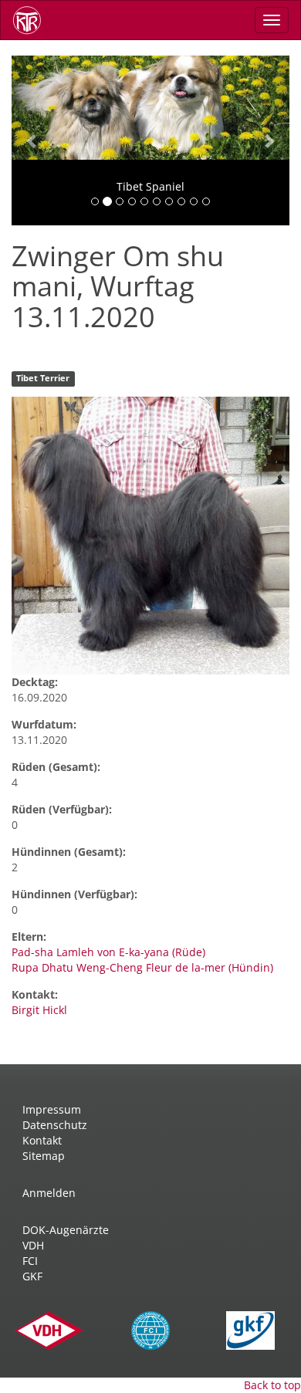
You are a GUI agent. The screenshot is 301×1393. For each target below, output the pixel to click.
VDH (33, 1245)
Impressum (51, 1109)
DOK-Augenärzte (65, 1229)
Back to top (272, 1385)
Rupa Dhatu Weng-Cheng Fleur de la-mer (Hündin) (142, 967)
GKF (32, 1276)
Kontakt (42, 1140)
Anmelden (49, 1192)
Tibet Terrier (42, 378)
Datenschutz (54, 1124)
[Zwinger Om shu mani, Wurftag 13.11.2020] (150, 536)
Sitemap (43, 1155)
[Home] (32, 20)
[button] (32, 140)
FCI (30, 1260)
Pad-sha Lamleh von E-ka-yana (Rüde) (108, 952)
